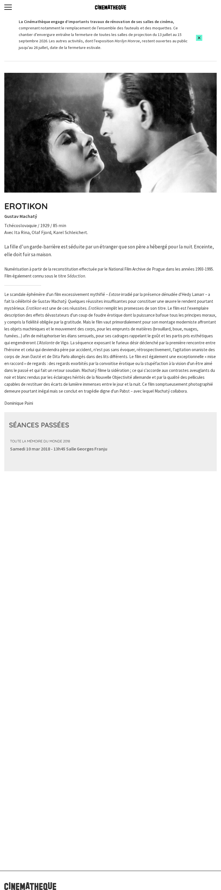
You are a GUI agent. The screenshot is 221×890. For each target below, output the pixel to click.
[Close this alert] (199, 38)
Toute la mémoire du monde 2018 (40, 441)
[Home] (110, 7)
